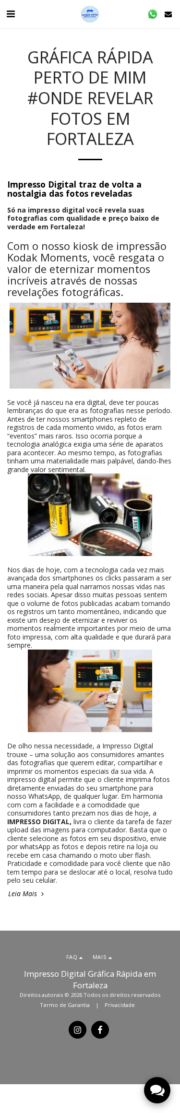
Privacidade (120, 1004)
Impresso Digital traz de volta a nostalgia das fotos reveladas (74, 188)
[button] (10, 14)
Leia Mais (23, 893)
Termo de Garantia (65, 1004)
